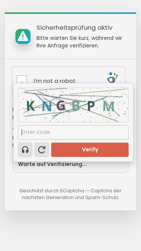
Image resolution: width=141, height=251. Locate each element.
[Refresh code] (42, 150)
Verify (90, 149)
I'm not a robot (55, 81)
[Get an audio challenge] (25, 150)
